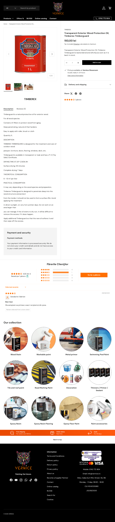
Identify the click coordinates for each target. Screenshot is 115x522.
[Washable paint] (44, 339)
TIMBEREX (67, 30)
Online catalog (41, 18)
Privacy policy (52, 469)
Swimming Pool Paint (99, 354)
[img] (10, 293)
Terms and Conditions (55, 456)
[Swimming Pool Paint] (99, 339)
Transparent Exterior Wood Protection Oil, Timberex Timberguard (21, 24)
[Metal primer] (71, 339)
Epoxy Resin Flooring (43, 424)
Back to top (57, 440)
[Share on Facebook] (76, 93)
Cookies (50, 499)
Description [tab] (8, 109)
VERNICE (11, 514)
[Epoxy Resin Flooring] (44, 408)
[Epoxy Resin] (16, 408)
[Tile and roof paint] (16, 372)
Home (5, 24)
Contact (53, 18)
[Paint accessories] (99, 408)
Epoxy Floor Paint (71, 424)
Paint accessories (99, 424)
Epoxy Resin (15, 424)
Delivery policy (53, 460)
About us (50, 473)
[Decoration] (71, 372)
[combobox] (22, 8)
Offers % (20, 18)
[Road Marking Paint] (44, 372)
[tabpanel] (30, 167)
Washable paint (43, 354)
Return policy (52, 465)
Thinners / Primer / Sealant (99, 389)
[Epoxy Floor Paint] (71, 408)
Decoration (71, 388)
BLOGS (29, 18)
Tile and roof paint (15, 388)
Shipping (76, 44)
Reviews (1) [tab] (21, 109)
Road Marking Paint (43, 388)
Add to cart (97, 62)
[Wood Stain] (16, 339)
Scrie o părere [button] (94, 275)
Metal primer (71, 354)
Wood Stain (16, 354)
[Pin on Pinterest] (80, 93)
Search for (51, 495)
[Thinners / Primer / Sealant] (99, 372)
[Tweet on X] (71, 93)
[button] (69, 100)
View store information (75, 76)
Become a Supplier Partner (57, 478)
